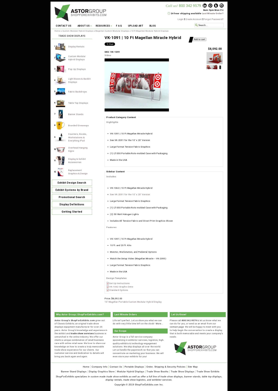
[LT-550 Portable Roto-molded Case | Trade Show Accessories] (220, 68)
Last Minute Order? (213, 13)
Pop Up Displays (77, 69)
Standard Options (118, 290)
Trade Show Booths (157, 371)
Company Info (99, 367)
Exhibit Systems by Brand (72, 189)
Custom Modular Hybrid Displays (77, 31)
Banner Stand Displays (73, 371)
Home (57, 31)
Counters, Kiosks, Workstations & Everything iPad (77, 137)
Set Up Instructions (119, 283)
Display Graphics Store (102, 371)
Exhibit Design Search (72, 182)
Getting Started (72, 211)
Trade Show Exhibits (208, 371)
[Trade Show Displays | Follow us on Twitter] (216, 6)
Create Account (193, 19)
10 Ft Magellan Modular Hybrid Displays (150, 31)
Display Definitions (72, 204)
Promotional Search (72, 197)
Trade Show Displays (182, 371)
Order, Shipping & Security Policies (165, 367)
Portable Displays (134, 367)
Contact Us (116, 367)
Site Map (193, 367)
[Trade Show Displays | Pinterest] (210, 6)
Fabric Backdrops (77, 91)
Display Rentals (76, 46)
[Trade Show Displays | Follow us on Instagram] (222, 6)
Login (180, 19)
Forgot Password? (214, 19)
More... (159, 323)
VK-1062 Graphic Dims (121, 286)
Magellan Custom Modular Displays (112, 31)
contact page (177, 326)
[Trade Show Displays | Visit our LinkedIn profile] (205, 6)
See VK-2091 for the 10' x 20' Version (130, 194)
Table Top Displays (78, 103)
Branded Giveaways (78, 125)
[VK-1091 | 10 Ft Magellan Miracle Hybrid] (215, 63)
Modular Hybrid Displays (130, 371)
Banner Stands (75, 114)
